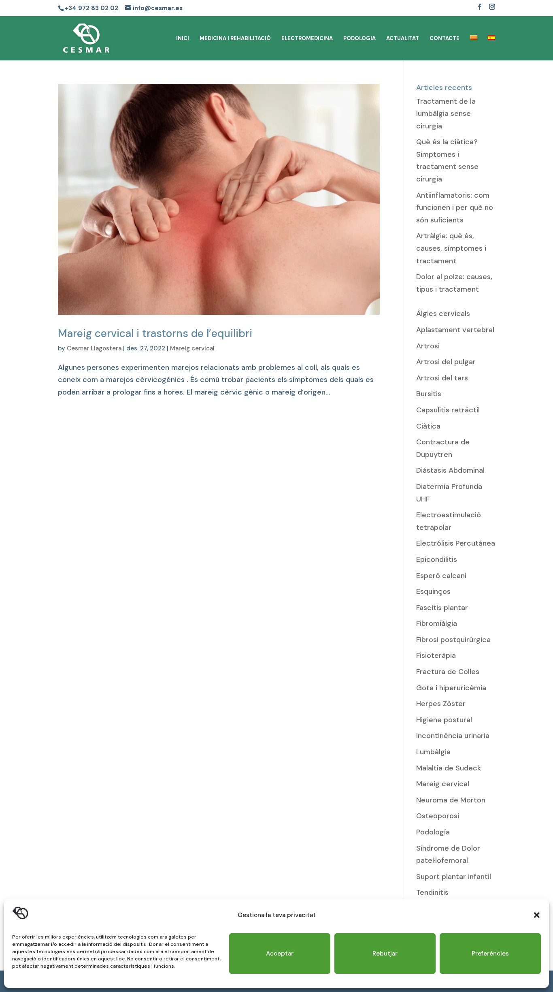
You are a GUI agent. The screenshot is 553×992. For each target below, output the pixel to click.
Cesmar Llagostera (94, 348)
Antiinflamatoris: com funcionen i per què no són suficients (454, 207)
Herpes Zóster (441, 703)
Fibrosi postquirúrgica (453, 639)
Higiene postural (444, 720)
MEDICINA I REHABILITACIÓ (235, 39)
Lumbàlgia (433, 752)
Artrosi (428, 346)
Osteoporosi (437, 816)
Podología (433, 832)
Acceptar (280, 953)
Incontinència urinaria (452, 735)
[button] (537, 915)
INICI (182, 39)
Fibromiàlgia (436, 623)
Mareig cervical (192, 348)
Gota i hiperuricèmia (451, 688)
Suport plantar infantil (453, 876)
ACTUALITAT (402, 39)
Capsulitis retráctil (448, 410)
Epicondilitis (436, 559)
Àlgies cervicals (443, 313)
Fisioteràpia (436, 655)
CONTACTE (444, 39)
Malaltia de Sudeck (448, 768)
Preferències (490, 953)
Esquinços (433, 591)
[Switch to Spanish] (491, 47)
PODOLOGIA (359, 39)
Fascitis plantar (442, 607)
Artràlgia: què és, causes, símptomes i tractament (451, 248)
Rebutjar (385, 953)
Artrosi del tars (442, 378)
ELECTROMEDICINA (307, 39)
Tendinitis (432, 892)
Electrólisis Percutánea (455, 543)
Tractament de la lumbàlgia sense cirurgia (446, 113)
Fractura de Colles (447, 671)
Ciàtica (428, 426)
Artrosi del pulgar (446, 362)
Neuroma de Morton (450, 800)
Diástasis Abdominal (450, 470)
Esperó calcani (441, 575)
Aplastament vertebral (455, 330)
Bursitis (428, 394)
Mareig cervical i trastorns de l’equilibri (155, 333)
